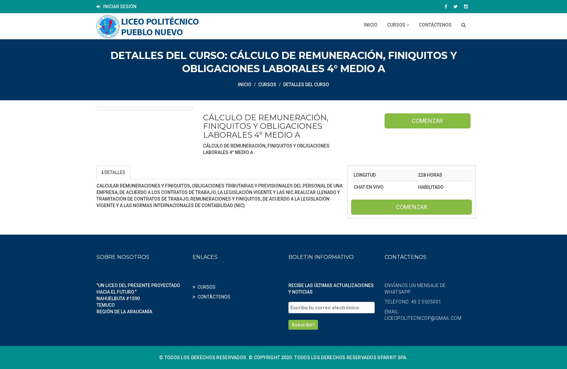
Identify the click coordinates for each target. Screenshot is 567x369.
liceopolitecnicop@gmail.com (423, 318)
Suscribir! (303, 324)
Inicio (370, 25)
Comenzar (427, 120)
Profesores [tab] (189, 172)
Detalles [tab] (114, 172)
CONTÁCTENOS (435, 25)
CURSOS (396, 25)
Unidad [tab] (149, 172)
